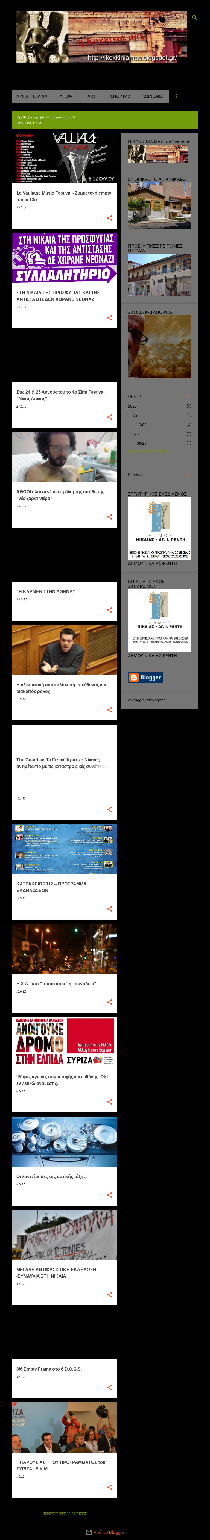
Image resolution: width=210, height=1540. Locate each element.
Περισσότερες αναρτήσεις (65, 1514)
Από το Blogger (108, 1532)
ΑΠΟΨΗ (67, 96)
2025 (132, 406)
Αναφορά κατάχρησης (146, 700)
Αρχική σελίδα (32, 96)
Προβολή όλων (29, 123)
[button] (109, 218)
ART (92, 96)
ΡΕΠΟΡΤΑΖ (119, 96)
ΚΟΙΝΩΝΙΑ (152, 96)
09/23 (142, 443)
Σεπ (135, 434)
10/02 (142, 425)
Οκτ (135, 415)
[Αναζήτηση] (194, 17)
